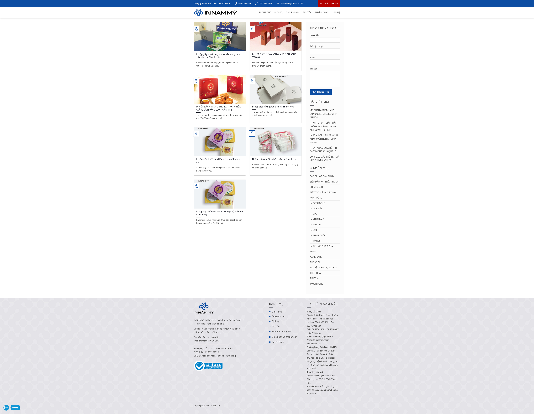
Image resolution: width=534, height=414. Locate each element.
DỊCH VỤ (278, 12)
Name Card (316, 257)
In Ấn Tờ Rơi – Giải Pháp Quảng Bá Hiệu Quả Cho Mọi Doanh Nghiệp (323, 126)
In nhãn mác (317, 219)
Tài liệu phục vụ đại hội (323, 267)
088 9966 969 (244, 3)
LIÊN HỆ (336, 12)
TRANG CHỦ (265, 12)
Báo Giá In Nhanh (329, 3)
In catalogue (317, 203)
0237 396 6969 (265, 3)
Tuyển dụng (316, 283)
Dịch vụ (275, 321)
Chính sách (316, 187)
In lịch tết (316, 208)
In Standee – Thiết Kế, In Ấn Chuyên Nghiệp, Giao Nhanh (324, 139)
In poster (315, 224)
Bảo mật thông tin (281, 331)
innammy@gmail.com (292, 3)
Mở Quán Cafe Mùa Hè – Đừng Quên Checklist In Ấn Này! (323, 114)
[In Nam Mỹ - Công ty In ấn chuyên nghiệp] (216, 12)
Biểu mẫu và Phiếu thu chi (324, 181)
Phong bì (315, 262)
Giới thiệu (277, 311)
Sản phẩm (292, 12)
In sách (314, 230)
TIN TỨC (307, 12)
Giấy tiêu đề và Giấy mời (323, 192)
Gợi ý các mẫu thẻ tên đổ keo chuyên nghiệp (324, 158)
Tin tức (314, 278)
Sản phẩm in (278, 316)
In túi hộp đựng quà (321, 246)
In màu (313, 214)
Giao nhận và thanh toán (284, 336)
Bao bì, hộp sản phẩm (322, 176)
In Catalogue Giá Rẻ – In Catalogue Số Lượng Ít (323, 150)
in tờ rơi (315, 240)
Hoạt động (316, 197)
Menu (313, 251)
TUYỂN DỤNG (322, 12)
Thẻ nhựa (315, 273)
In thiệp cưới (317, 235)
